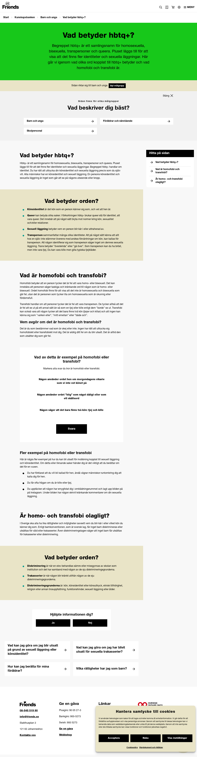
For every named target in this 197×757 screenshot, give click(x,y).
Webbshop (65, 735)
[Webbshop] (167, 7)
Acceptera (114, 738)
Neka (146, 738)
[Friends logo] (10, 5)
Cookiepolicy (132, 748)
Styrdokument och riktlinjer (151, 748)
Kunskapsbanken (25, 17)
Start (6, 17)
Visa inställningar (177, 738)
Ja (53, 623)
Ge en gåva (66, 729)
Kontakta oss (28, 735)
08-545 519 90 (29, 711)
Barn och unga (48, 17)
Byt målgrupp (117, 86)
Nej (90, 623)
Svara (71, 429)
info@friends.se (29, 717)
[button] (161, 7)
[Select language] (179, 7)
